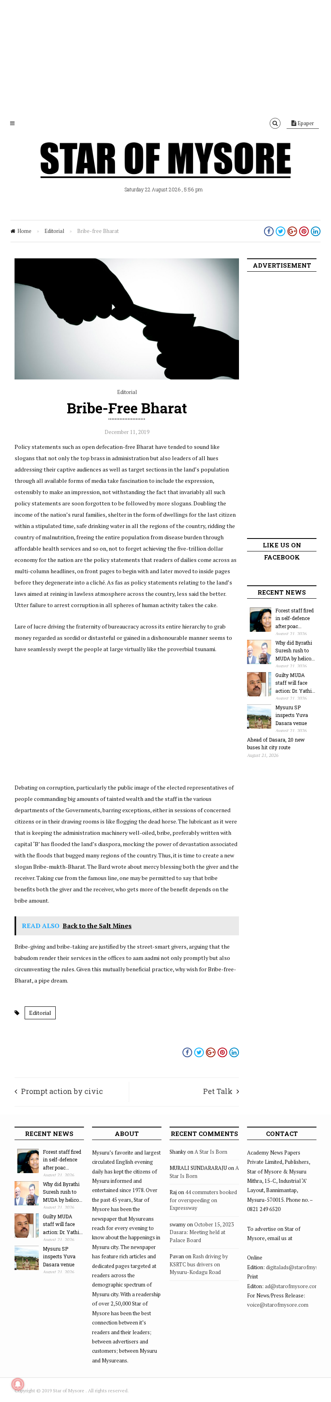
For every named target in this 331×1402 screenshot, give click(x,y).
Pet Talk (218, 1091)
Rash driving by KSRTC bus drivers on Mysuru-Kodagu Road (199, 1264)
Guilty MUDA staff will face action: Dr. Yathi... (295, 683)
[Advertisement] (165, 56)
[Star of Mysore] (165, 169)
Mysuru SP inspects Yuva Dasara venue (291, 715)
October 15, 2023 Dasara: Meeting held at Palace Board (202, 1232)
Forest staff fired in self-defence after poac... (294, 618)
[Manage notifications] (17, 1384)
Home (24, 231)
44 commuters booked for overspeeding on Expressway (203, 1199)
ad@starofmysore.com (292, 1286)
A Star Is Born (211, 1151)
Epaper (305, 123)
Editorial (54, 231)
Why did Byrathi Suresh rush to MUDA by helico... (295, 650)
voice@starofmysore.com (277, 1304)
